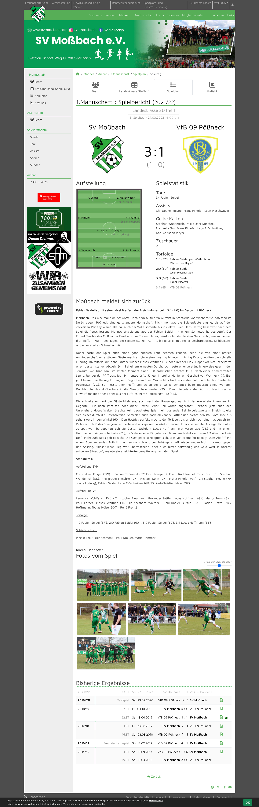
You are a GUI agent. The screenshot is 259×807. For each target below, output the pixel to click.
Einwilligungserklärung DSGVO (86, 5)
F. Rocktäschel (131, 250)
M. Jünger (109, 264)
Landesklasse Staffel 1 (134, 91)
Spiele (34, 137)
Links (230, 15)
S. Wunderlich (86, 250)
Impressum (180, 797)
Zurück (155, 776)
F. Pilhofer (84, 217)
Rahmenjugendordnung (126, 2)
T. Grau (99, 257)
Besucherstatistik (137, 797)
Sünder (35, 165)
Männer (124, 15)
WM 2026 (220, 2)
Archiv (31, 175)
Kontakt (160, 797)
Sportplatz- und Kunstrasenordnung (155, 5)
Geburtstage (201, 797)
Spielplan (40, 95)
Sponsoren (217, 15)
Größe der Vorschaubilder (218, 562)
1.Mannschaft (36, 74)
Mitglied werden (193, 15)
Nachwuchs (143, 15)
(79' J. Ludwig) (120, 234)
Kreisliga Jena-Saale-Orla (52, 88)
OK (248, 802)
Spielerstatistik (37, 130)
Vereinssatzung (61, 2)
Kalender (173, 15)
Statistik (40, 102)
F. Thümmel (133, 217)
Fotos (160, 15)
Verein (109, 15)
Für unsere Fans (199, 2)
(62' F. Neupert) (130, 221)
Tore (33, 144)
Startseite (95, 15)
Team (38, 81)
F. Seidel (93, 197)
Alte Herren (35, 112)
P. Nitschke (118, 257)
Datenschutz (225, 797)
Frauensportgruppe (37, 2)
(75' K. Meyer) (125, 201)
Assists (34, 151)
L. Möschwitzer (126, 197)
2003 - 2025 (39, 182)
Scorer (34, 158)
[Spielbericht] (221, 700)
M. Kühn (102, 230)
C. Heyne (116, 230)
